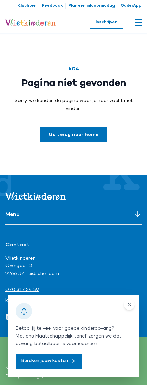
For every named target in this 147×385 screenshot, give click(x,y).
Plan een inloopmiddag (91, 6)
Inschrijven (106, 22)
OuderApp (131, 6)
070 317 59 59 (22, 289)
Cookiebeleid (59, 376)
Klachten (26, 6)
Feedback (52, 6)
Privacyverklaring (22, 376)
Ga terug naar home (73, 134)
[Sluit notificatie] (129, 304)
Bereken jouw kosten (44, 360)
